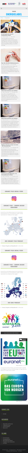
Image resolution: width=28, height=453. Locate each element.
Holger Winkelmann (6, 64)
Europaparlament (6, 439)
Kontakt (4, 413)
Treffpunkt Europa (6, 425)
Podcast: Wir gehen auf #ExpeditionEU (9, 245)
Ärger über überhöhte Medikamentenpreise (10, 63)
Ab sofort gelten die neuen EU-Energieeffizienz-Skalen (7, 34)
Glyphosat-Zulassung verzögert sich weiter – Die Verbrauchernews (9, 145)
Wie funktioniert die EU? (8, 440)
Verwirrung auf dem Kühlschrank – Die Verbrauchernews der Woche (9, 174)
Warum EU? (5, 427)
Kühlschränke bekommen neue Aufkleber (9, 90)
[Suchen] (26, 8)
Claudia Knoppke (5, 36)
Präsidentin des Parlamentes (9, 441)
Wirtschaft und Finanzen (8, 423)
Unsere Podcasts (6, 426)
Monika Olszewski (6, 119)
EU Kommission (6, 437)
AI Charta (5, 443)
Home (2, 17)
